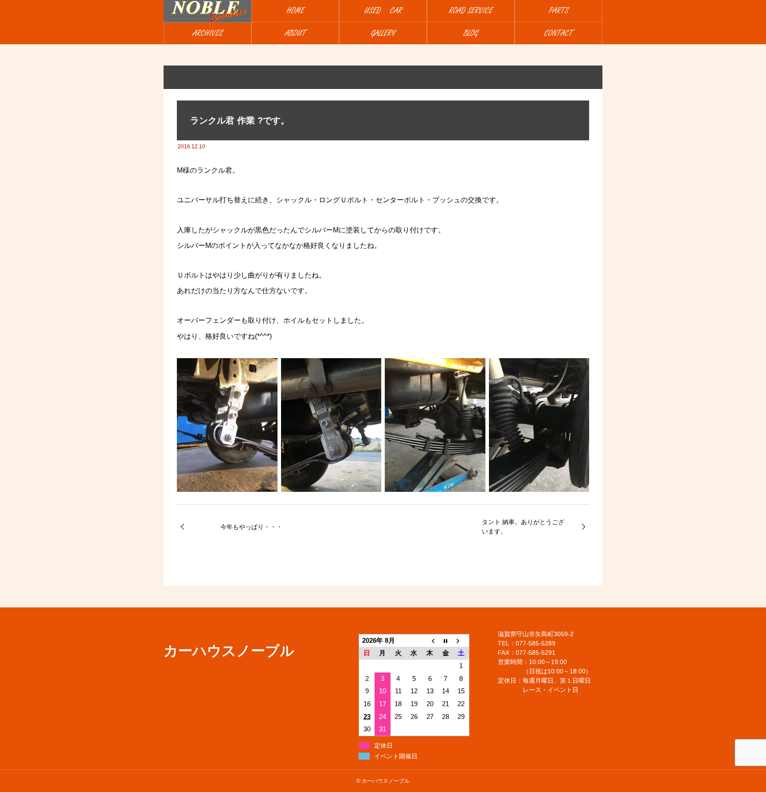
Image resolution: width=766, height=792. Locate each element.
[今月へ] (445, 640)
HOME (295, 10)
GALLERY (383, 33)
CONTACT (558, 33)
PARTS (558, 10)
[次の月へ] (461, 640)
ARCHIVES (208, 33)
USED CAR (383, 10)
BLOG (471, 33)
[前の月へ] (430, 640)
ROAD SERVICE (470, 10)
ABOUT (295, 33)
